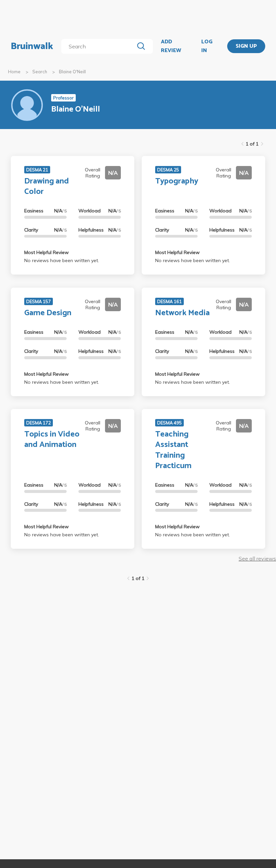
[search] (99, 46)
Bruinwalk (32, 46)
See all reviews (257, 558)
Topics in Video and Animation (51, 439)
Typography (176, 181)
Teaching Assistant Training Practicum (173, 450)
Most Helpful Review (46, 252)
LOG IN (206, 46)
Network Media (182, 313)
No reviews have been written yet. (61, 260)
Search (39, 71)
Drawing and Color (46, 186)
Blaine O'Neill (72, 71)
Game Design (47, 313)
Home (14, 71)
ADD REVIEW (171, 46)
